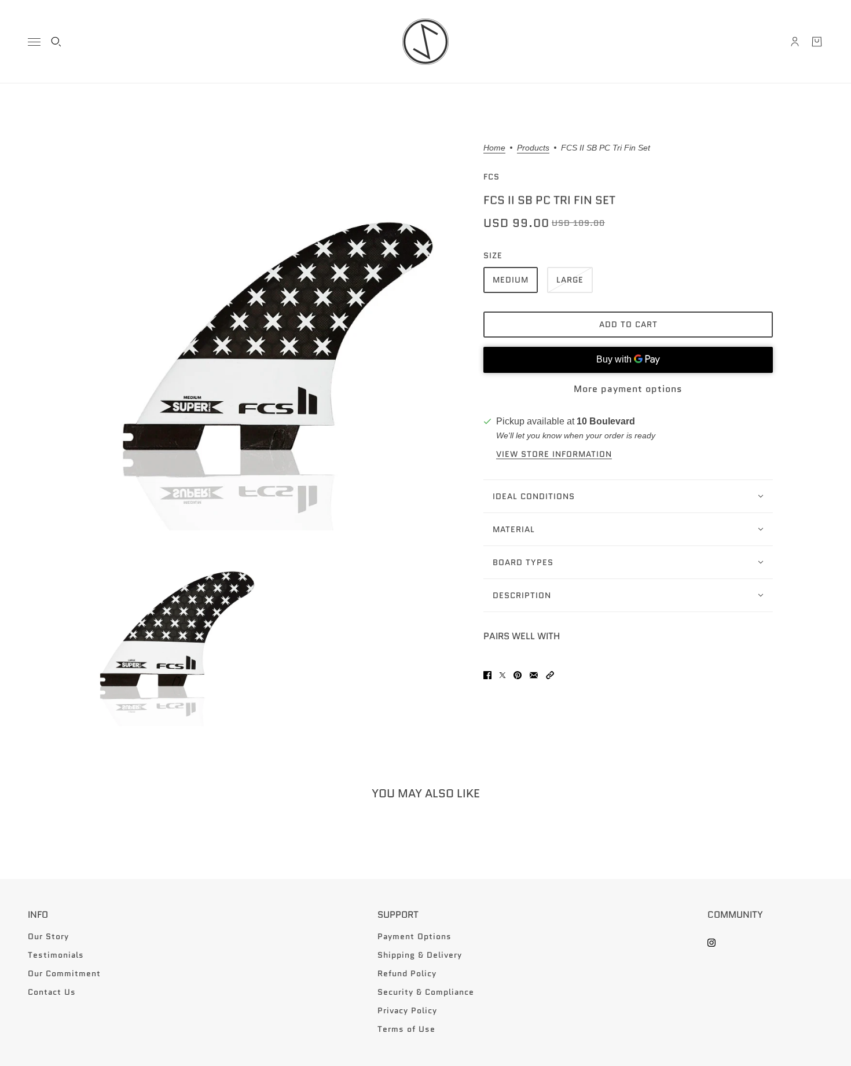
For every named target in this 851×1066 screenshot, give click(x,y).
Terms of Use (406, 1029)
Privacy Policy (407, 1010)
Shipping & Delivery (419, 955)
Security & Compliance (425, 992)
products (533, 148)
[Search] (56, 41)
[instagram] (711, 942)
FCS (491, 176)
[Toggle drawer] (34, 42)
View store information (554, 454)
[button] (550, 675)
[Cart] (816, 41)
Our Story (48, 936)
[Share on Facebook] (487, 675)
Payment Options (414, 936)
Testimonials (56, 955)
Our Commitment (64, 973)
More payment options (628, 388)
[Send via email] (533, 675)
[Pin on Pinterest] (517, 675)
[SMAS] (425, 42)
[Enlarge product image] (271, 337)
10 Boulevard (606, 421)
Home (494, 148)
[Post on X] (502, 675)
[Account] (794, 41)
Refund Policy (406, 973)
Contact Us (52, 992)
